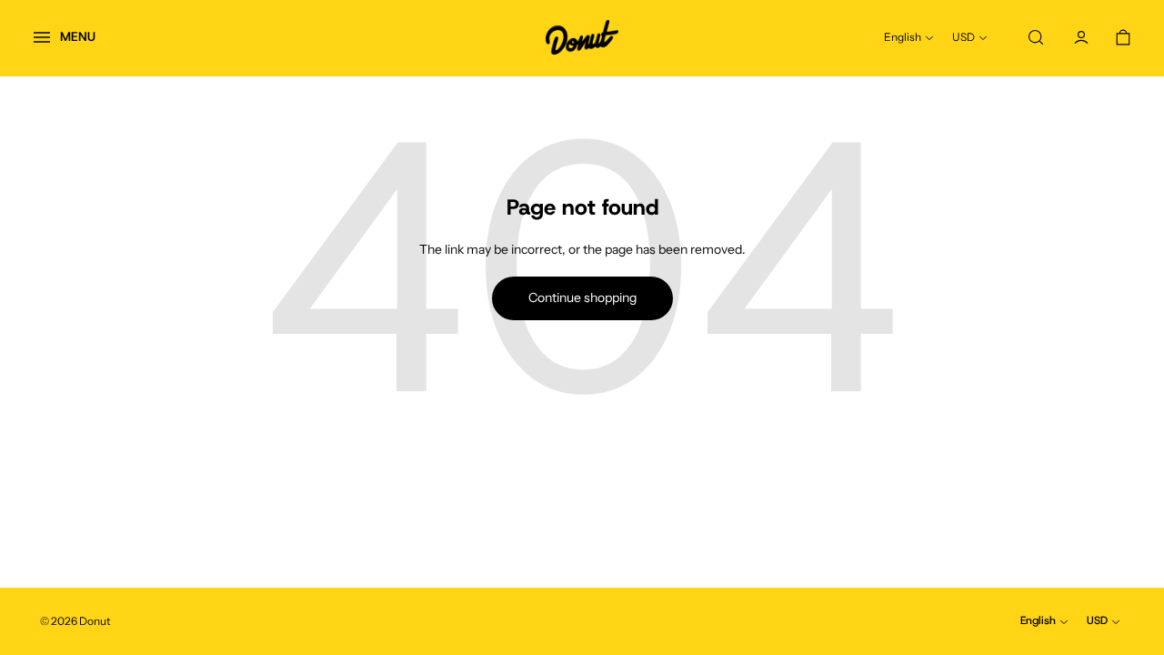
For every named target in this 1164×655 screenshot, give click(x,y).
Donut (95, 621)
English (902, 37)
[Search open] (1036, 37)
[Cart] (1123, 37)
